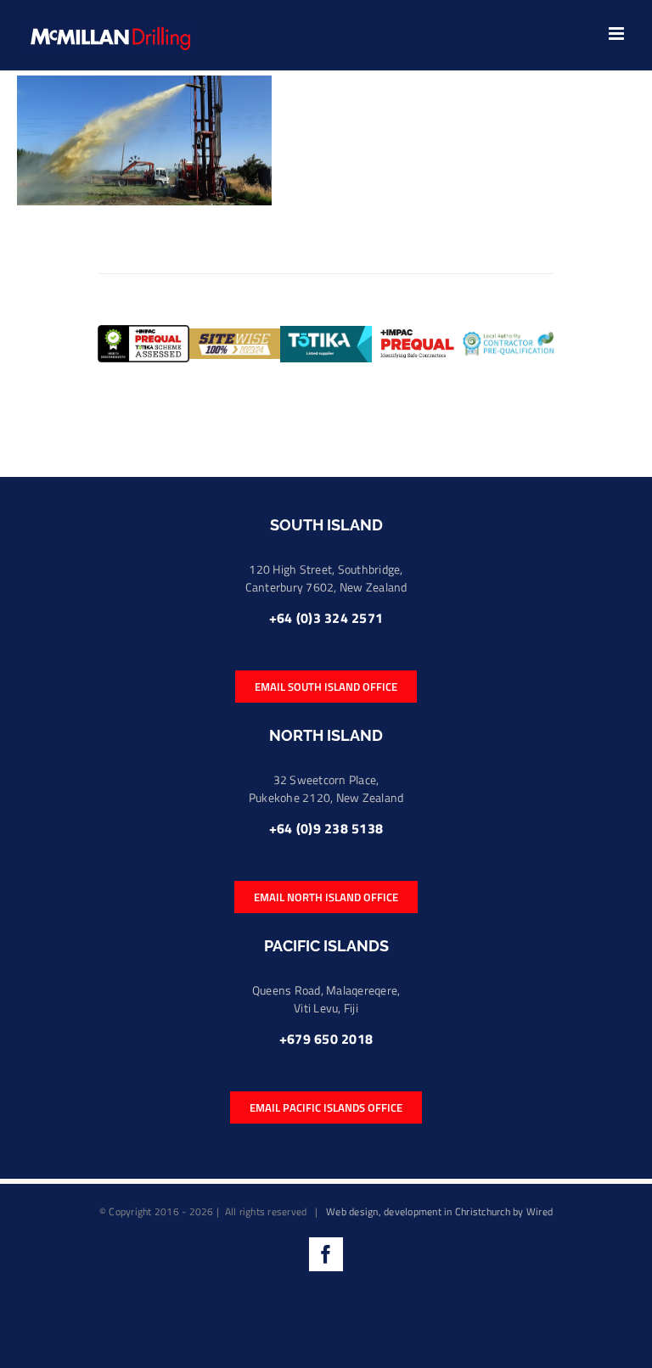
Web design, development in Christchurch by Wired (439, 1211)
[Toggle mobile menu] (618, 33)
